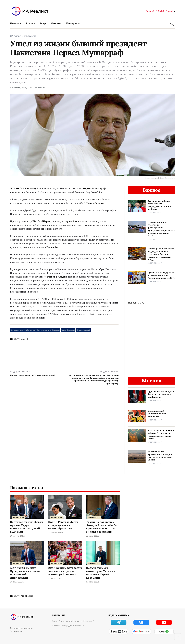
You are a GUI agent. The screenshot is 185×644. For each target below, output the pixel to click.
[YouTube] (164, 622)
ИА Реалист (15, 36)
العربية (170, 11)
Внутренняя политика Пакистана (23, 330)
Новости (15, 23)
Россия (30, 23)
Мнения (56, 23)
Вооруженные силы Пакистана (48, 330)
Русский (150, 11)
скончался (16, 192)
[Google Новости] (141, 631)
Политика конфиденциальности (68, 625)
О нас (55, 621)
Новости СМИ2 (19, 338)
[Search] (172, 23)
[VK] (141, 622)
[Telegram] (118, 622)
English (161, 11)
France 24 (52, 247)
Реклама (87, 621)
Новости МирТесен (21, 595)
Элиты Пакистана (68, 330)
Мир (43, 23)
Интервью (72, 23)
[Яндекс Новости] (118, 631)
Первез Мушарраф (83, 330)
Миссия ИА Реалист (70, 621)
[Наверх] (177, 636)
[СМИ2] (164, 631)
